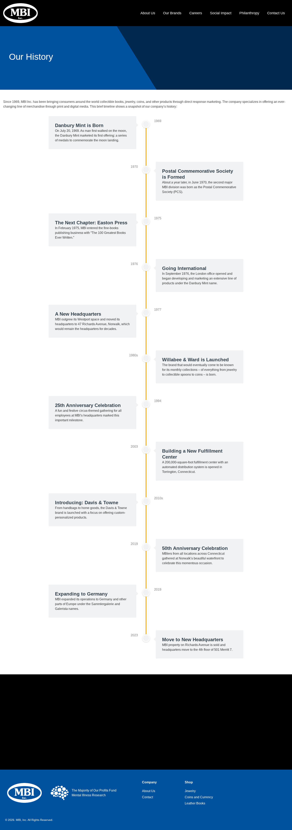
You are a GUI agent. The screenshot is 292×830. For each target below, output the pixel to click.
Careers (195, 13)
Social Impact (220, 13)
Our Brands (172, 13)
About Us (147, 13)
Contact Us (276, 13)
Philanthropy (249, 13)
